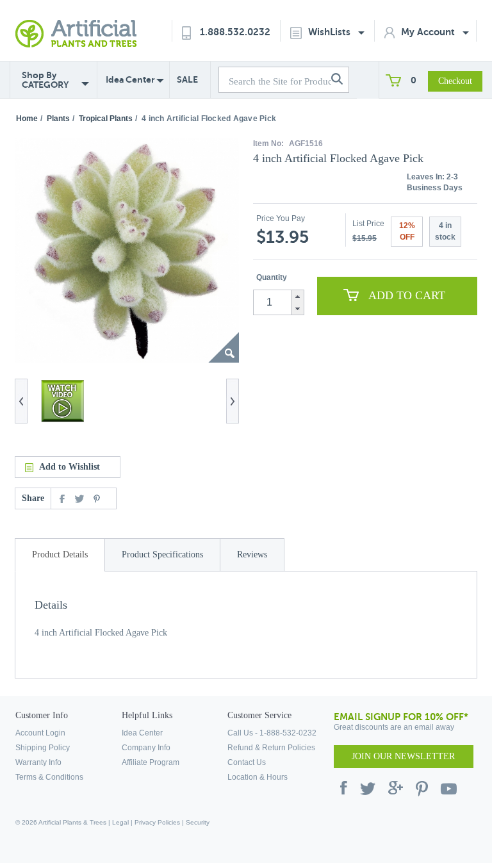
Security (197, 822)
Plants (58, 118)
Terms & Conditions (49, 777)
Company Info (146, 747)
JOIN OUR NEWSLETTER (403, 756)
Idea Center (130, 79)
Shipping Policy (42, 747)
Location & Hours (257, 777)
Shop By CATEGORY (45, 80)
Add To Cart (406, 295)
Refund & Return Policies (271, 747)
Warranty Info (38, 762)
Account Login (40, 732)
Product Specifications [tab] (162, 554)
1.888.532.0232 (235, 31)
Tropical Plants (106, 118)
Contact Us (246, 762)
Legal (120, 822)
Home (27, 118)
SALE (187, 79)
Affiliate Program (150, 762)
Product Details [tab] (60, 554)
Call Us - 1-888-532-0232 (271, 732)
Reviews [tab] (252, 554)
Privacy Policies (157, 822)
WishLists (330, 31)
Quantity (271, 277)
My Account (429, 31)
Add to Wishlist (69, 467)
